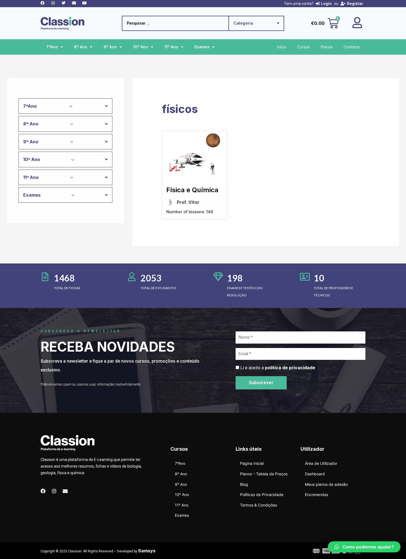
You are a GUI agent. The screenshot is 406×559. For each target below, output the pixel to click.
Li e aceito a (277, 367)
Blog (244, 484)
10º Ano (140, 46)
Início (281, 46)
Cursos (303, 46)
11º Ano (171, 46)
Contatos (352, 46)
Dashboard (315, 473)
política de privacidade (290, 367)
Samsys (146, 550)
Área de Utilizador (321, 463)
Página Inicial (252, 463)
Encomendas (316, 494)
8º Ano (80, 46)
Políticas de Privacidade (261, 494)
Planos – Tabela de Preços (264, 473)
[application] (69, 106)
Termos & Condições (258, 505)
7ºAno (52, 46)
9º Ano (110, 46)
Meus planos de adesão (326, 484)
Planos (327, 46)
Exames (201, 46)
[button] (364, 546)
